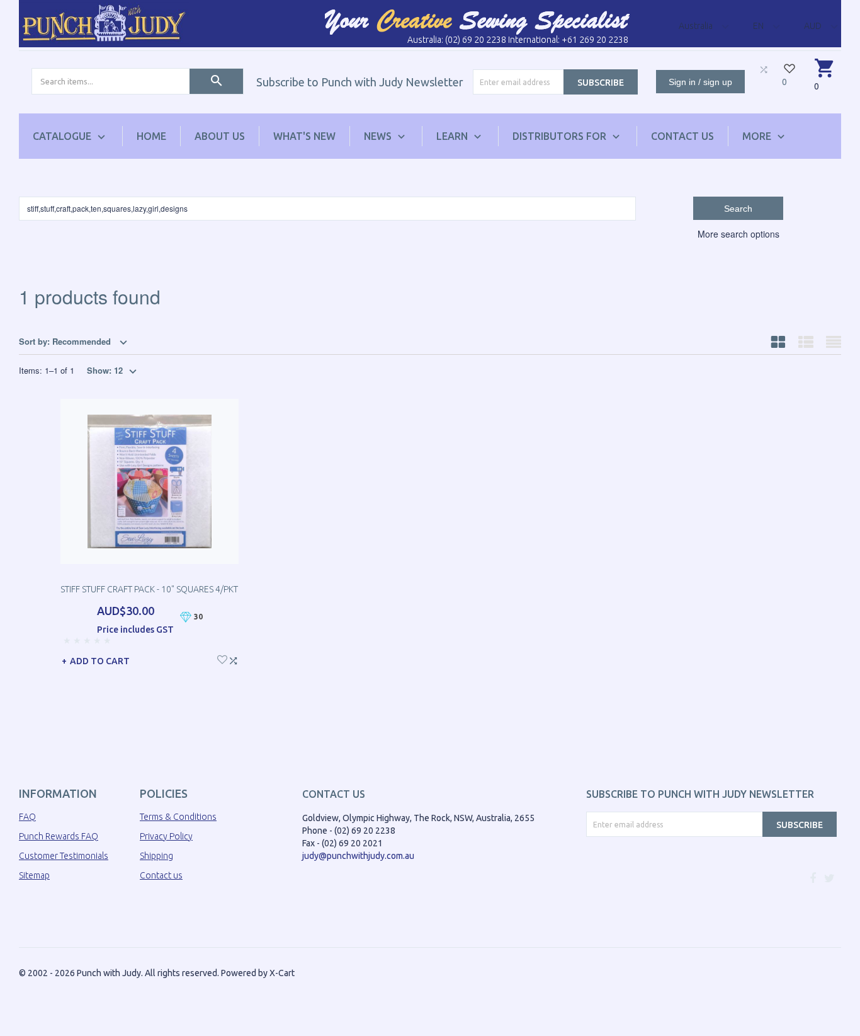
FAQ (27, 817)
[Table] (833, 342)
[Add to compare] (233, 658)
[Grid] (778, 342)
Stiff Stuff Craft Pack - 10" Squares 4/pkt (149, 589)
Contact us (161, 875)
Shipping (156, 856)
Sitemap (34, 875)
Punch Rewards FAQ (58, 836)
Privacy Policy (166, 836)
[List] (805, 342)
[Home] (104, 23)
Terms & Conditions (178, 817)
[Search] (216, 81)
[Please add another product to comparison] (764, 69)
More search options (738, 233)
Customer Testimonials (63, 856)
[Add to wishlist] (222, 658)
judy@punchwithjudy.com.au (358, 856)
